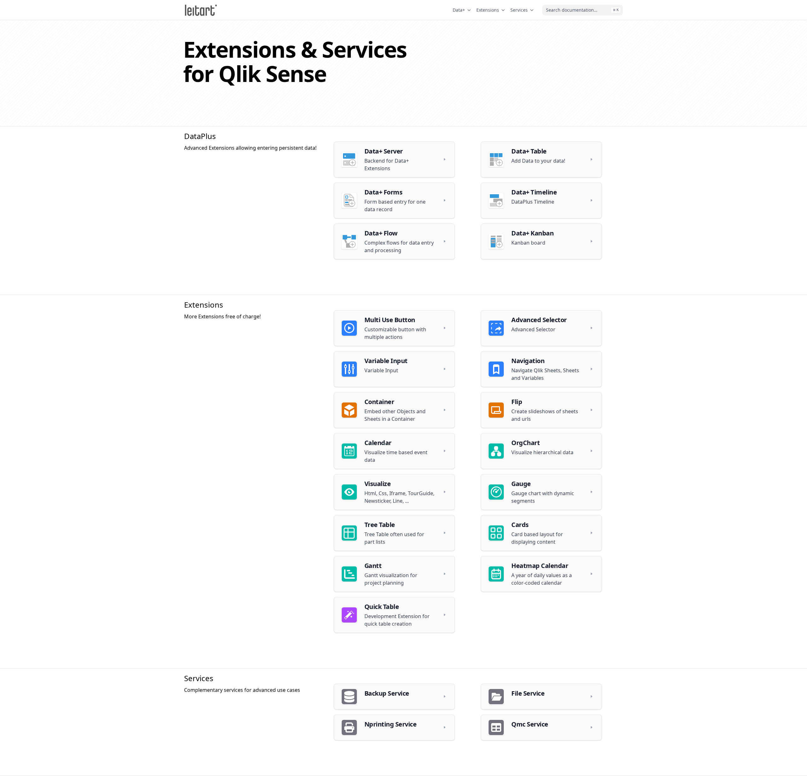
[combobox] (582, 10)
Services (519, 10)
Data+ (459, 10)
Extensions (487, 10)
